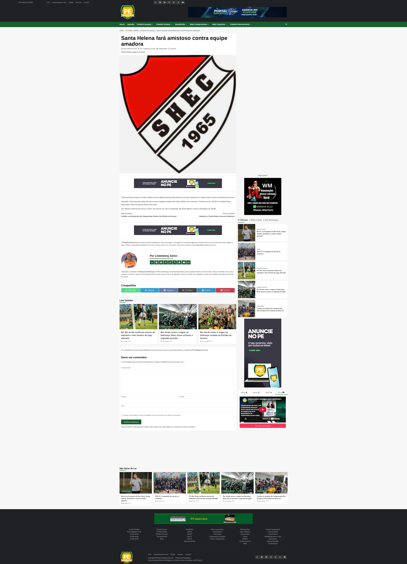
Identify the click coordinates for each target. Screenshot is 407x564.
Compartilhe (162, 49)
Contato (86, 2)
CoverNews (189, 560)
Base (162, 539)
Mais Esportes (218, 24)
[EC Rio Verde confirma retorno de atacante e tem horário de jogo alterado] (138, 316)
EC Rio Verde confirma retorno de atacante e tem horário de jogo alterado (138, 335)
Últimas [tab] (243, 220)
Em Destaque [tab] (271, 220)
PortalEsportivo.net (166, 558)
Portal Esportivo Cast (59, 2)
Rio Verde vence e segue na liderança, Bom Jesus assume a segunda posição (177, 335)
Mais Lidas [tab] (256, 220)
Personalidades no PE (134, 532)
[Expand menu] (152, 24)
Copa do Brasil (217, 532)
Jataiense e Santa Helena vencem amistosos (217, 215)
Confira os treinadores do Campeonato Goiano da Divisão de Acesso (149, 215)
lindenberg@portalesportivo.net (161, 258)
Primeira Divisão (162, 532)
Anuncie (78, 2)
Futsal (258, 249)
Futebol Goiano (163, 24)
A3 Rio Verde (260, 306)
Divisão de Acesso (127, 326)
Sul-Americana (273, 543)
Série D (189, 539)
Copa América (272, 534)
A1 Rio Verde (134, 534)
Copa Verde (217, 534)
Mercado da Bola (189, 541)
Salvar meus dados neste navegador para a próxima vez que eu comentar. (152, 415)
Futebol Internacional (239, 24)
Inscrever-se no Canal (262, 426)
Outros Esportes (245, 541)
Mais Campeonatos (198, 24)
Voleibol (245, 539)
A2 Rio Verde (134, 536)
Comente (173, 49)
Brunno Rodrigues (166, 560)
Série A (189, 532)
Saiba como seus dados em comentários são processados (174, 427)
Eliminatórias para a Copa (273, 536)
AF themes (198, 560)
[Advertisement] (203, 449)
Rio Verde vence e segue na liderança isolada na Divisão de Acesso (216, 335)
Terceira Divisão (162, 536)
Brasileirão (180, 24)
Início (122, 24)
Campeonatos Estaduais (217, 536)
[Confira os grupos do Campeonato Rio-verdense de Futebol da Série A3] (246, 308)
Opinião (130, 24)
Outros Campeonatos (217, 539)
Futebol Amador (144, 24)
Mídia (245, 543)
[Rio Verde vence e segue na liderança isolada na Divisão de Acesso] (217, 316)
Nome (124, 397)
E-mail (182, 397)
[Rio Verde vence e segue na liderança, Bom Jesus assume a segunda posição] (178, 316)
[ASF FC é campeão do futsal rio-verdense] (246, 251)
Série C (189, 536)
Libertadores (273, 539)
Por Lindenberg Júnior (147, 49)
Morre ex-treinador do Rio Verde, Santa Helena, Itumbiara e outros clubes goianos (271, 234)
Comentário (126, 368)
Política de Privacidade (183, 558)
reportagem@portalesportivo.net (203, 245)
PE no (243, 392)
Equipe (71, 2)
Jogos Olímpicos (245, 532)
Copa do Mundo (273, 532)
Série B (189, 534)
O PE (48, 2)
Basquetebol (245, 534)
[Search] (286, 24)
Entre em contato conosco (157, 245)
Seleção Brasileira (273, 541)
